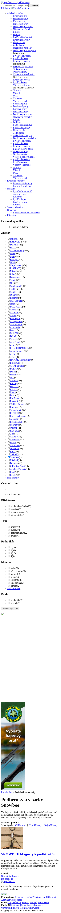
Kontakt (25, 902)
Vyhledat (34, 5)
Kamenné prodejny (22, 186)
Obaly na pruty (20, 71)
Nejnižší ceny (35, 825)
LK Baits (14, 398)
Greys (13, 309)
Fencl (12, 395)
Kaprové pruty (20, 21)
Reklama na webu (23, 897)
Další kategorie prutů (23, 26)
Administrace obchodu (11, 900)
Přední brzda (19, 42)
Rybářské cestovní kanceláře (26, 212)
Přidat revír (51, 897)
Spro (12, 256)
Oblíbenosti (20, 825)
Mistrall (13, 271)
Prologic (14, 259)
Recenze (17, 204)
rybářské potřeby (15, 13)
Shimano (17, 90)
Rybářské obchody (16, 180)
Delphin (14, 244)
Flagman (14, 298)
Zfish (12, 274)
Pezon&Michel (17, 422)
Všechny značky (21, 101)
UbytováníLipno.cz (10, 908)
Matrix (13, 392)
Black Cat (14, 363)
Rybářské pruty (20, 16)
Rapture (13, 407)
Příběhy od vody (21, 202)
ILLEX (13, 389)
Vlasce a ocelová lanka (23, 74)
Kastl (12, 472)
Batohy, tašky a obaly (23, 66)
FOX (15, 95)
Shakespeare (16, 324)
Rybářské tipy (19, 199)
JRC (12, 377)
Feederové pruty (20, 18)
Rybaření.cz (6, 792)
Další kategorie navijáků (24, 50)
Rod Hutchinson (17, 416)
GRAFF (14, 436)
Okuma (13, 295)
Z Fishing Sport (17, 466)
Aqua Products (17, 351)
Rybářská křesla (20, 58)
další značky (13, 477)
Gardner (14, 380)
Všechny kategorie (21, 85)
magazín (11, 188)
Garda (13, 315)
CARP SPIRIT (17, 365)
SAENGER (15, 241)
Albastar (14, 419)
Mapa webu (43, 902)
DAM (13, 336)
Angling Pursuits (18, 469)
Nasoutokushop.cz (10, 876)
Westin (13, 374)
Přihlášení (5, 8)
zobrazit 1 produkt (10, 608)
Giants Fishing (17, 250)
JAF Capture (16, 301)
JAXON (14, 333)
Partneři (33, 902)
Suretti (13, 280)
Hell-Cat (14, 386)
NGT (12, 262)
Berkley (13, 383)
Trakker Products (18, 404)
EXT (12, 451)
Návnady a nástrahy (22, 29)
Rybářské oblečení (21, 79)
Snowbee (14, 457)
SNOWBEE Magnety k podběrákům (29, 854)
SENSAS (14, 430)
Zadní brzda (18, 45)
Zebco (13, 345)
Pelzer (13, 442)
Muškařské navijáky (22, 48)
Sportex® (14, 425)
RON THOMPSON (19, 348)
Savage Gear (16, 321)
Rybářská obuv (20, 82)
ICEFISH (14, 413)
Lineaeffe (14, 401)
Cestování (11, 210)
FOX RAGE (16, 306)
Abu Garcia (15, 342)
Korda (13, 475)
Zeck (12, 354)
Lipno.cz (38, 905)
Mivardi (16, 93)
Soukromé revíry (15, 207)
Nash (12, 303)
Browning (15, 277)
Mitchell (14, 460)
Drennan (14, 463)
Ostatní (13, 428)
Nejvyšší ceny (51, 825)
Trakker (13, 289)
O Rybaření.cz (14, 902)
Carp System (16, 265)
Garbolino (15, 445)
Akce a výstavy (20, 194)
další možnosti (13, 588)
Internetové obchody (22, 183)
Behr (12, 330)
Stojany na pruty (20, 69)
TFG (12, 357)
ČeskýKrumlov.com (29, 908)
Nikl (12, 283)
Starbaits (14, 339)
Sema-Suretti (16, 410)
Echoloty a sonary (21, 61)
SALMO (14, 454)
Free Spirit (15, 318)
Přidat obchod (38, 897)
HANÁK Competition (20, 360)
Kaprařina (17, 196)
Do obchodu (7, 879)
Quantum (14, 448)
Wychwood (15, 286)
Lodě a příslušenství (22, 37)
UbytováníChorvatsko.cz (22, 905)
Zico (12, 433)
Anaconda (15, 327)
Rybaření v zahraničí (22, 191)
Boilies (16, 32)
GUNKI (14, 312)
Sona (12, 253)
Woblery (17, 34)
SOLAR (14, 368)
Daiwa (13, 371)
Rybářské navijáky (21, 40)
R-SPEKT (15, 268)
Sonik (13, 292)
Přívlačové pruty (20, 24)
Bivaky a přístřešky (22, 55)
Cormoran (18, 98)
